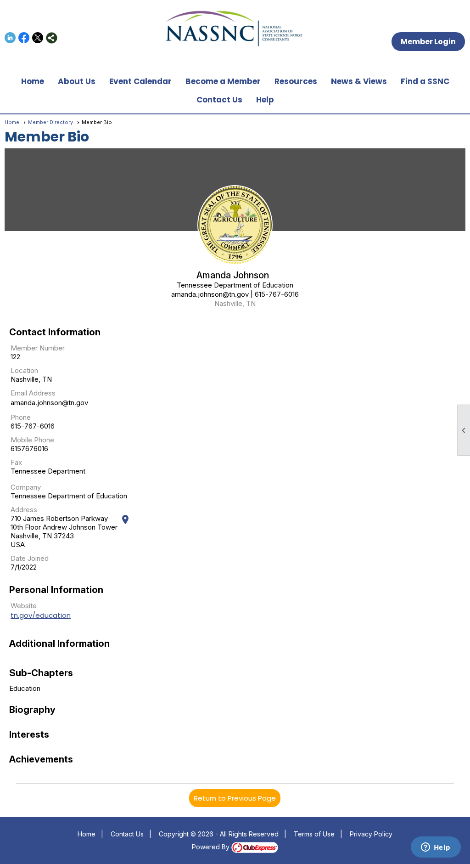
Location (24, 370)
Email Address (33, 393)
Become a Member (223, 81)
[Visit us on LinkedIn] (10, 38)
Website (24, 605)
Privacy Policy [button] (371, 834)
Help (265, 99)
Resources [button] (295, 81)
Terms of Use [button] (314, 834)
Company (26, 487)
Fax (16, 462)
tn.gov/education (41, 615)
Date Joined (30, 558)
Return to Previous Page (235, 798)
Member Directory (50, 122)
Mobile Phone (32, 439)
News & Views (359, 81)
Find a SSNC (425, 81)
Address (24, 509)
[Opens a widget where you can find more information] (435, 847)
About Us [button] (76, 81)
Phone (21, 417)
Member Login (428, 41)
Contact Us (219, 99)
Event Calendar (140, 81)
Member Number (38, 348)
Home (32, 81)
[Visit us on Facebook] (24, 38)
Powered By (211, 847)
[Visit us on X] (38, 38)
